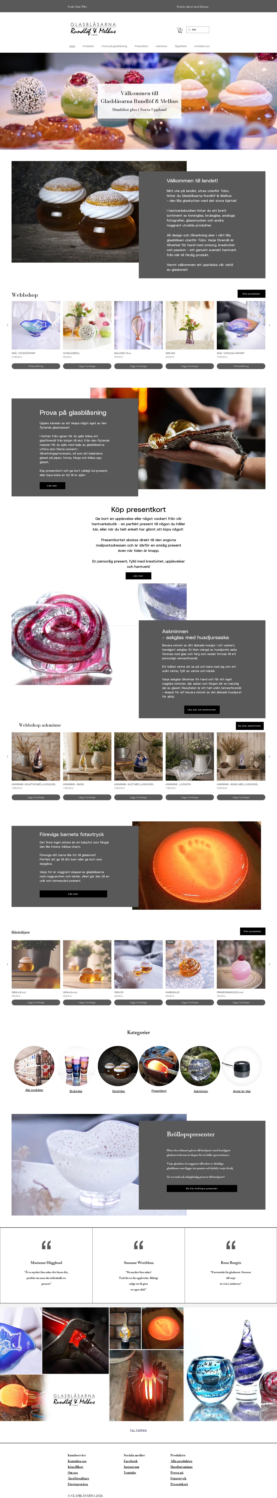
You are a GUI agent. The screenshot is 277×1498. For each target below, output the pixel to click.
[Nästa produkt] (269, 325)
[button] (180, 30)
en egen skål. (138, 1289)
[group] (138, 335)
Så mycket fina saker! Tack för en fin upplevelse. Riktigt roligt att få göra (138, 1278)
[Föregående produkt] (7, 325)
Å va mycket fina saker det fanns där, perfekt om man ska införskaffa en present (47, 1278)
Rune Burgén (231, 1263)
